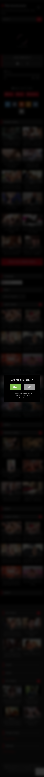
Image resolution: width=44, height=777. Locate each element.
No (29, 387)
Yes (15, 387)
